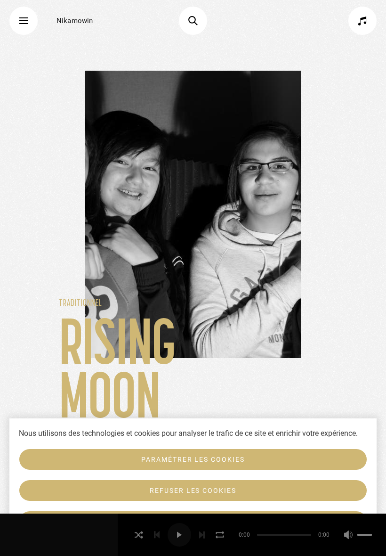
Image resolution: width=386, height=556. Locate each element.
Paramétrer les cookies (193, 459)
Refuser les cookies (193, 490)
